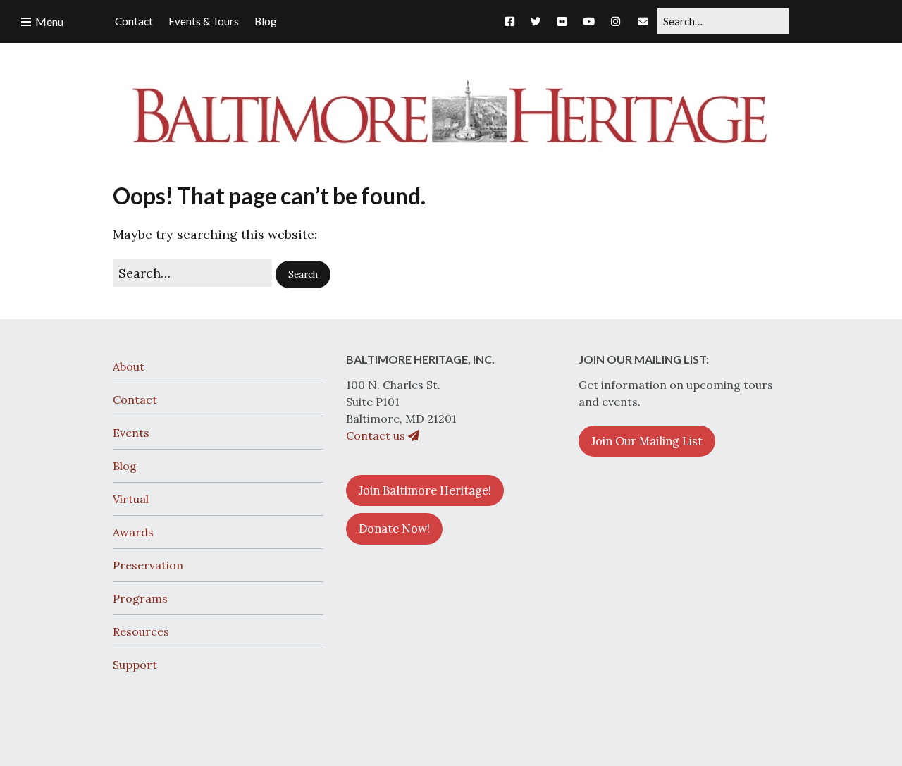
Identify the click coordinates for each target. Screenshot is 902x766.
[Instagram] (615, 21)
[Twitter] (536, 21)
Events (131, 433)
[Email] (643, 21)
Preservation (148, 565)
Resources (141, 631)
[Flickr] (562, 21)
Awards (133, 532)
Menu (49, 21)
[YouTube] (589, 21)
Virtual (131, 499)
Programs (140, 598)
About (128, 366)
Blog (125, 466)
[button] (303, 275)
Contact (135, 400)
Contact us (377, 435)
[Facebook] (513, 21)
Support (135, 664)
